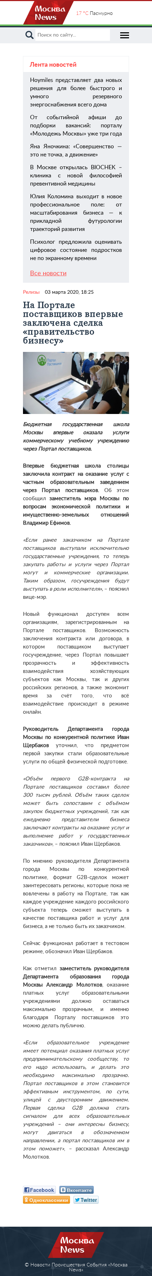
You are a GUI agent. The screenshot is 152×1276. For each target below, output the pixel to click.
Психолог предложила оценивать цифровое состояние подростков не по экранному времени (76, 250)
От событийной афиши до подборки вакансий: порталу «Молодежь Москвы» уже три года (76, 126)
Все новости (48, 273)
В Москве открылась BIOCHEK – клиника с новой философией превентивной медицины (76, 176)
